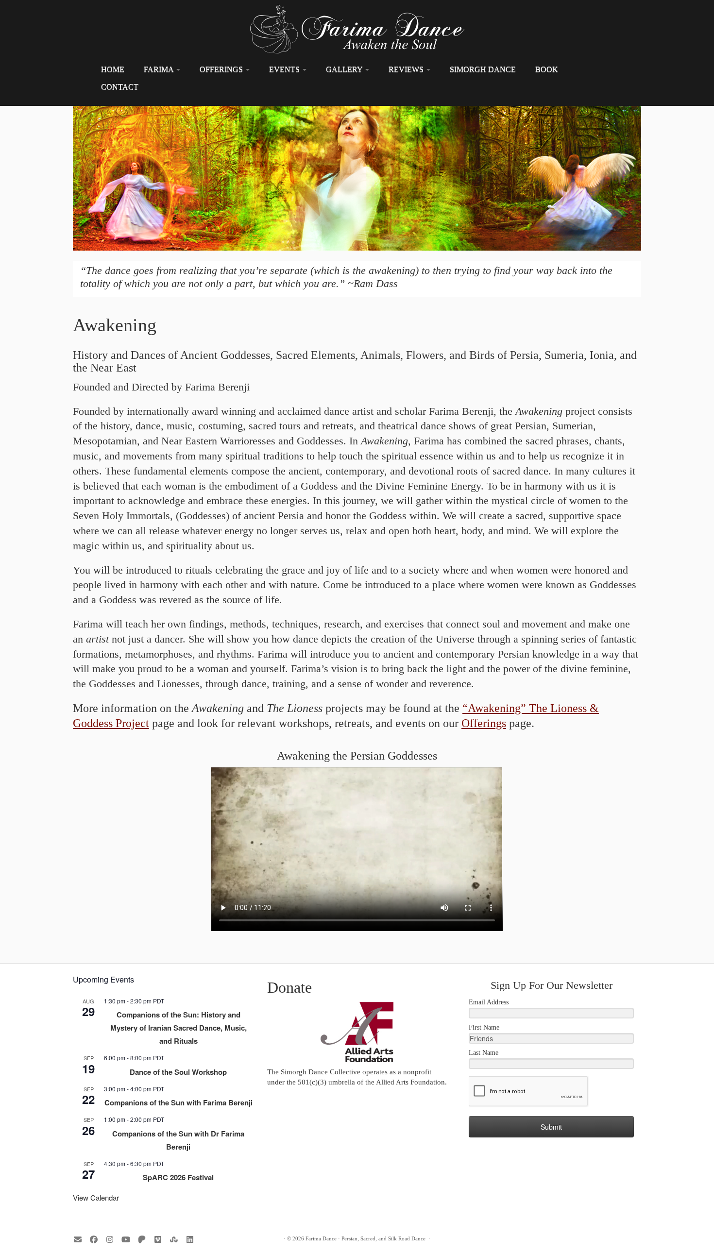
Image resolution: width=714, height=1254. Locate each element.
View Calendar (96, 1197)
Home (112, 69)
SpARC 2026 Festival (178, 1177)
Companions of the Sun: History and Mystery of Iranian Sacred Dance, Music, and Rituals (178, 1027)
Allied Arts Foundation (410, 1082)
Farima (159, 69)
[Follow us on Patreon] (145, 1240)
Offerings (222, 69)
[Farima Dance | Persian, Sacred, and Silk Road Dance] (357, 29)
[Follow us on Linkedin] (193, 1240)
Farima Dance (321, 1238)
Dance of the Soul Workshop (178, 1072)
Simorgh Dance (483, 69)
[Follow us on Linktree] (177, 1240)
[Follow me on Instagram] (113, 1240)
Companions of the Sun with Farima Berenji (178, 1102)
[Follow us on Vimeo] (161, 1240)
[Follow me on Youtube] (129, 1240)
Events (285, 69)
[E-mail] (81, 1240)
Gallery (345, 69)
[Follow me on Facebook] (97, 1240)
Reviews (407, 69)
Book (546, 69)
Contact (119, 87)
